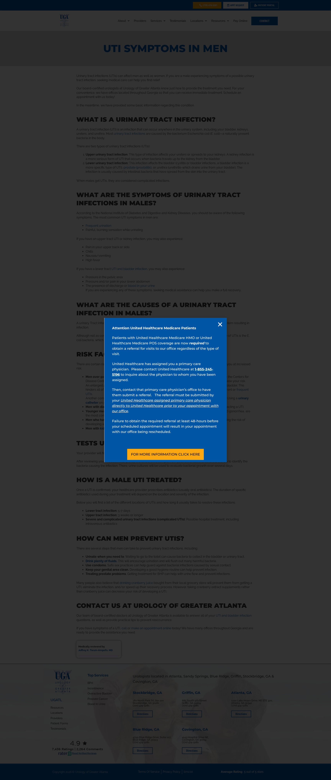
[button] (220, 324)
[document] (165, 390)
